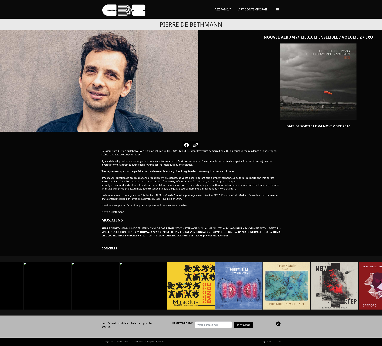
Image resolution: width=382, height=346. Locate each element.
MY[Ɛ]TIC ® (159, 342)
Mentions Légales (274, 342)
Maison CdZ (114, 342)
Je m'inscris (243, 325)
